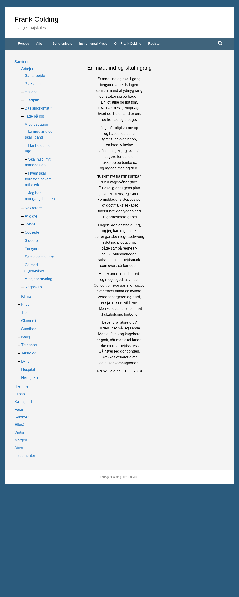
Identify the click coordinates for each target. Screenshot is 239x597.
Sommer (21, 417)
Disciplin (32, 100)
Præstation (34, 84)
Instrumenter (24, 456)
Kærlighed (23, 402)
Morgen (20, 440)
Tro (24, 313)
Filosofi (20, 394)
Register (154, 43)
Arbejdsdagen (36, 124)
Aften (18, 448)
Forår (18, 409)
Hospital (28, 370)
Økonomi (28, 321)
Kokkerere (33, 208)
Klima (26, 296)
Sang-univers (62, 43)
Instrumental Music (93, 43)
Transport (29, 345)
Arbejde (27, 69)
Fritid (25, 304)
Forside (23, 43)
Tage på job (34, 116)
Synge (30, 224)
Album (41, 43)
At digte (31, 216)
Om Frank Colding (127, 43)
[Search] (220, 43)
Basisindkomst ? (38, 108)
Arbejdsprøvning (38, 279)
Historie (31, 92)
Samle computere (39, 257)
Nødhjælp (29, 378)
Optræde (32, 232)
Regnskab (33, 287)
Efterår (19, 425)
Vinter (19, 432)
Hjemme (21, 386)
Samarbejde (35, 76)
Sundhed (28, 329)
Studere (31, 241)
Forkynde (32, 249)
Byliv (25, 361)
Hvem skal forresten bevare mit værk (38, 179)
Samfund (21, 62)
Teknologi (29, 353)
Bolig (25, 337)
